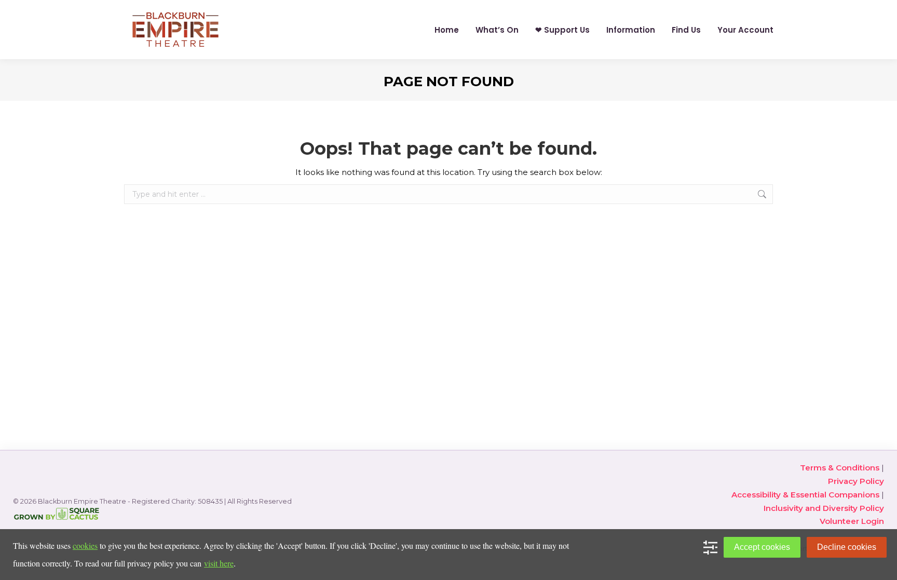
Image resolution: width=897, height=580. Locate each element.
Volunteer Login (852, 521)
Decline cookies (846, 547)
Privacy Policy (856, 481)
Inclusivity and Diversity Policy (824, 508)
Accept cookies (762, 547)
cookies (85, 545)
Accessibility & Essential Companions (805, 495)
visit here (219, 563)
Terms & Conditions (839, 468)
